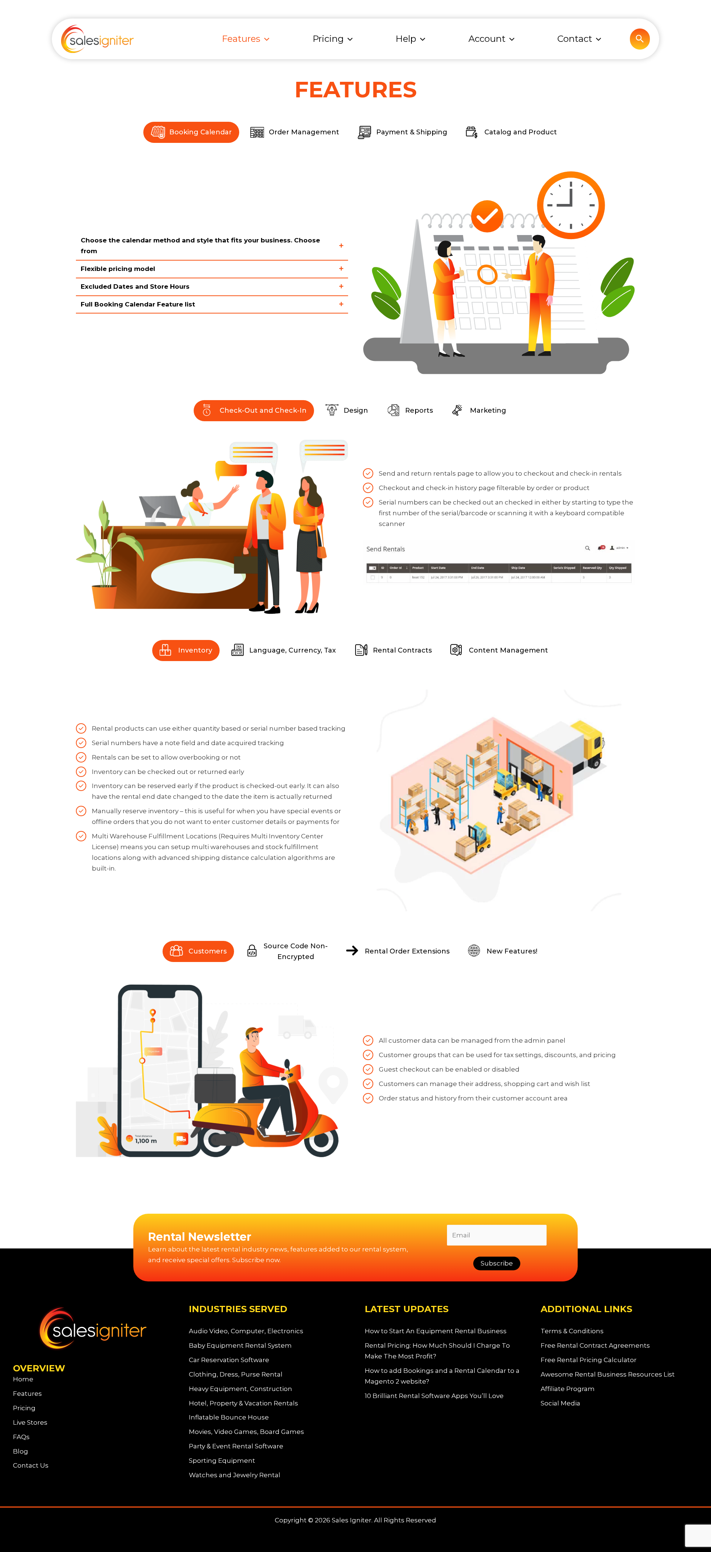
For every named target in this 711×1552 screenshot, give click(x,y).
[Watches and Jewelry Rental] (234, 1475)
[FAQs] (21, 1437)
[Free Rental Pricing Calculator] (589, 1360)
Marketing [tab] (488, 410)
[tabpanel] (355, 267)
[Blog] (20, 1451)
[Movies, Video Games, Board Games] (246, 1432)
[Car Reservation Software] (229, 1360)
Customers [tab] (207, 951)
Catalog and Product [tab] (520, 132)
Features (241, 38)
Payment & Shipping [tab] (411, 132)
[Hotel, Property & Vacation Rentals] (243, 1403)
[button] (264, 39)
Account (486, 38)
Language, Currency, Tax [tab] (292, 650)
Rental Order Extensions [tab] (407, 951)
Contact (574, 38)
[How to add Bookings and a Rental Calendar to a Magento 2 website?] (443, 1376)
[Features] (27, 1393)
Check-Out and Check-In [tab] (263, 410)
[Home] (23, 1379)
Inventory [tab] (195, 650)
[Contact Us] (31, 1465)
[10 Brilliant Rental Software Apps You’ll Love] (434, 1396)
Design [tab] (356, 410)
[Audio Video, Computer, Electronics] (246, 1331)
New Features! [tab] (512, 951)
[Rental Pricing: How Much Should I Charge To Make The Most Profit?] (443, 1351)
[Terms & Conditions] (572, 1331)
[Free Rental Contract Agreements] (595, 1345)
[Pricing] (24, 1408)
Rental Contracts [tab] (402, 650)
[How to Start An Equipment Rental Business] (436, 1331)
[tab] (212, 246)
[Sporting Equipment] (222, 1460)
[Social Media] (560, 1403)
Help (405, 38)
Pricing (328, 38)
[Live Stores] (30, 1422)
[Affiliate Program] (568, 1389)
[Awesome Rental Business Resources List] (608, 1374)
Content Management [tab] (508, 650)
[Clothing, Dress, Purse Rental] (236, 1374)
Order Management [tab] (304, 132)
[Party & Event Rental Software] (236, 1446)
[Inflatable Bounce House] (229, 1417)
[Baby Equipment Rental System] (240, 1345)
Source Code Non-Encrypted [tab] (296, 951)
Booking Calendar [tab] (200, 132)
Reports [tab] (419, 410)
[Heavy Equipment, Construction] (240, 1389)
